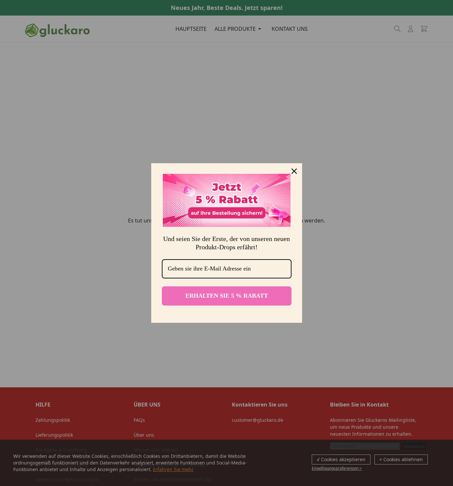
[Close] (294, 171)
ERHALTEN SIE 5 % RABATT (226, 295)
